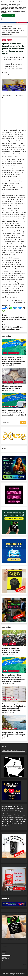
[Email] (3, 311)
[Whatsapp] (11, 308)
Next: (12, 327)
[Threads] (8, 308)
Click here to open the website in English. (13, 750)
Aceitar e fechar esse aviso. (8, 15)
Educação (9, 40)
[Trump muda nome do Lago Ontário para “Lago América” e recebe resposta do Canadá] (14, 722)
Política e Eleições (8, 406)
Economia (11, 353)
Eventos (6, 644)
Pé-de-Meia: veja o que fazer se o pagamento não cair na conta (12, 387)
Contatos (3, 960)
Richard (5, 72)
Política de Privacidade (6, 954)
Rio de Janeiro (12, 644)
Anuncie (3, 953)
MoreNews (22, 973)
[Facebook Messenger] (21, 308)
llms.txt (24, 964)
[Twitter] (16, 308)
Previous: (14, 318)
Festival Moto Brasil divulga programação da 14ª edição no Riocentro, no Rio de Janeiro (11, 650)
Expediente (4, 956)
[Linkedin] (14, 308)
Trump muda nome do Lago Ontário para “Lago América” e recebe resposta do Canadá (14, 734)
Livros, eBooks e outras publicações (12, 699)
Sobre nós (4, 951)
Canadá (5, 728)
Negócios (17, 353)
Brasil (4, 40)
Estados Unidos (12, 728)
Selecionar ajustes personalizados (10, 19)
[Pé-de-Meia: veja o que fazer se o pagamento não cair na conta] (14, 376)
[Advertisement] (14, 114)
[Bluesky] (6, 308)
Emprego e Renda (18, 381)
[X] (24, 308)
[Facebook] (3, 308)
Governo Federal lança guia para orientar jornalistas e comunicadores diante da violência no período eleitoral (14, 412)
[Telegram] (19, 308)
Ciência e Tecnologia (8, 697)
